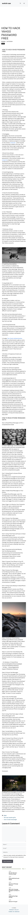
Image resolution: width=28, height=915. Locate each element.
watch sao (6, 3)
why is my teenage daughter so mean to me (14, 890)
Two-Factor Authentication (14, 338)
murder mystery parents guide (13, 873)
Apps (3, 43)
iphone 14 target (13, 901)
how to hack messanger (10, 819)
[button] (20, 3)
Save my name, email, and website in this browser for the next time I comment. (15, 856)
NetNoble (3, 41)
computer (12, 142)
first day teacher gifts (10, 817)
